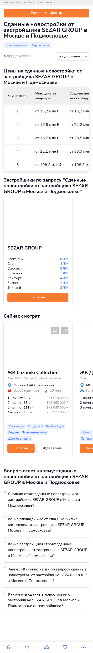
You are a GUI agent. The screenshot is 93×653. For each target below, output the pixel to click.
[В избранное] (64, 330)
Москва (20, 385)
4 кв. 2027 (14, 378)
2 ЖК (64, 283)
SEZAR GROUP (24, 248)
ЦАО (31, 385)
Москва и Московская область (35, 2)
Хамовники (45, 385)
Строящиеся (40, 45)
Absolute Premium (51, 378)
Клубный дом (55, 426)
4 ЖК (64, 263)
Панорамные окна (34, 432)
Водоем (13, 432)
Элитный (30, 378)
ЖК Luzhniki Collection (33, 373)
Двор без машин (19, 439)
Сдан (83, 378)
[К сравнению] (55, 330)
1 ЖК (64, 273)
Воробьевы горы (27, 390)
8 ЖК (64, 259)
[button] (9, 344)
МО (89, 385)
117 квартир (16, 426)
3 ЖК (64, 268)
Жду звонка (52, 448)
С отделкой (35, 426)
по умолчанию (71, 56)
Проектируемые (16, 45)
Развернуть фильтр (46, 13)
